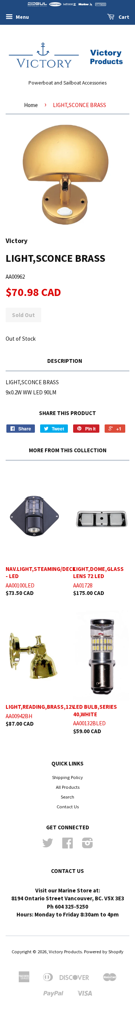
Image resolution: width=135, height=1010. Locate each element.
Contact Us (68, 806)
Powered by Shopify (103, 951)
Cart (123, 17)
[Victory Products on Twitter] (47, 845)
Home (31, 105)
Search (67, 797)
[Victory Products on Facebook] (67, 845)
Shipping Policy (67, 777)
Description (64, 360)
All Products (68, 787)
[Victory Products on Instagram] (87, 845)
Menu (22, 17)
